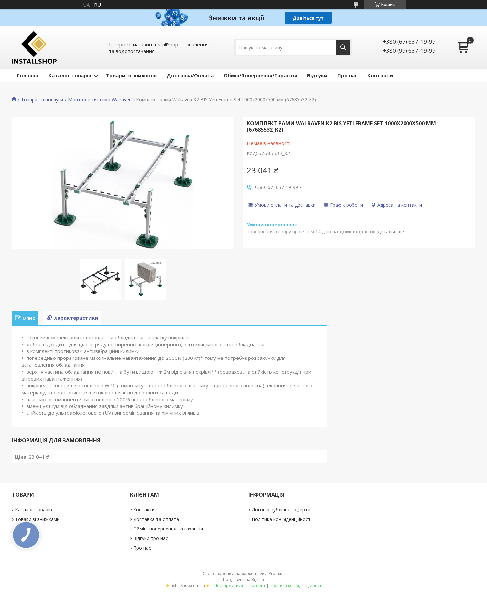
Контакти (380, 75)
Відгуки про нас (150, 538)
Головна (27, 75)
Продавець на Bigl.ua (243, 579)
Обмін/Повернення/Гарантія (260, 75)
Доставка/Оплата (190, 75)
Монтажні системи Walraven (100, 100)
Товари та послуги (42, 100)
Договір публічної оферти (281, 509)
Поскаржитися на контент (239, 585)
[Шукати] (343, 47)
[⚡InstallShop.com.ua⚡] (34, 47)
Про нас (347, 75)
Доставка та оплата (156, 519)
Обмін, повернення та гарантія (168, 529)
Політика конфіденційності (282, 519)
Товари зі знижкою (131, 75)
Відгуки (317, 75)
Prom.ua (277, 573)
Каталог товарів (69, 75)
